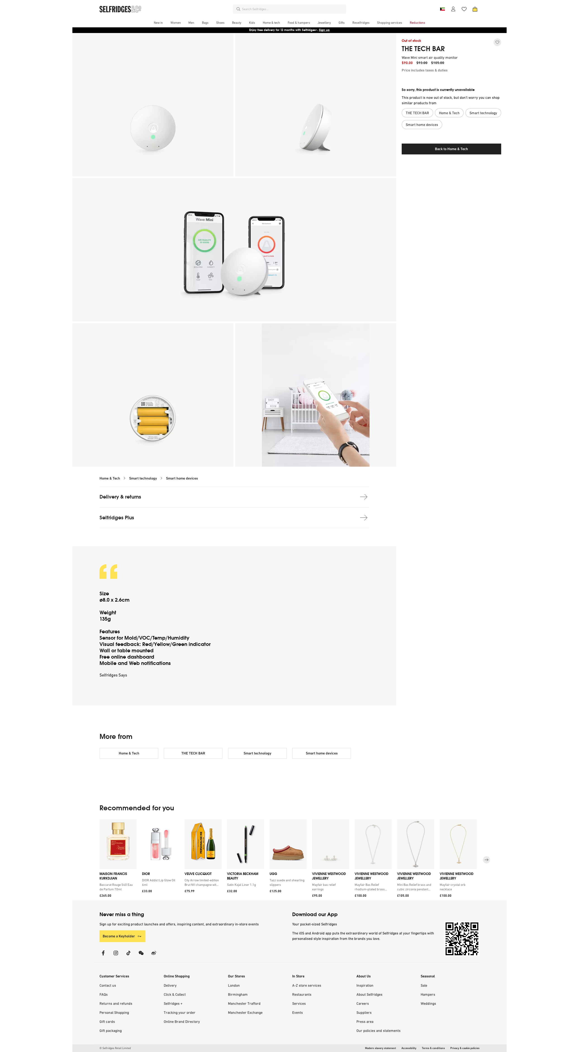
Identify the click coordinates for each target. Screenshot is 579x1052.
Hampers (428, 994)
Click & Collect (175, 994)
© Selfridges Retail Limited (115, 1048)
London (234, 985)
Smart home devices (182, 478)
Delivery (170, 985)
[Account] (453, 9)
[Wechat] (141, 956)
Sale (424, 985)
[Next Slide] (486, 859)
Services (299, 1003)
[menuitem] (158, 22)
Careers (362, 1003)
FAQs (104, 994)
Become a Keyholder (119, 936)
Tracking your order (179, 1012)
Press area (364, 1021)
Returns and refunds (116, 1003)
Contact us (108, 985)
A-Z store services (306, 985)
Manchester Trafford (244, 1003)
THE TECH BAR (423, 49)
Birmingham (238, 994)
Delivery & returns (120, 497)
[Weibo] (153, 956)
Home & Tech (110, 478)
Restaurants (301, 994)
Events (297, 1012)
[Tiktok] (128, 956)
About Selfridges (369, 994)
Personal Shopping (114, 1012)
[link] (117, 886)
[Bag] (474, 9)
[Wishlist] (464, 9)
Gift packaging (111, 1030)
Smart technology (143, 478)
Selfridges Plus (117, 517)
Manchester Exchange (245, 1012)
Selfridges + (173, 1003)
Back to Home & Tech (451, 149)
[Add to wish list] (497, 42)
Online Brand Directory (182, 1021)
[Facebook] (103, 956)
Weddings (428, 1003)
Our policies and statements (378, 1030)
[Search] (238, 9)
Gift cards (107, 1021)
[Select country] (442, 9)
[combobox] (293, 9)
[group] (289, 860)
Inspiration (364, 985)
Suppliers (364, 1012)
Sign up (324, 30)
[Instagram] (115, 956)
